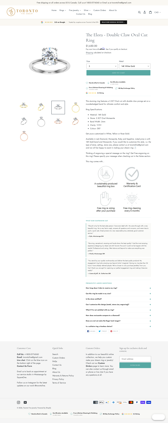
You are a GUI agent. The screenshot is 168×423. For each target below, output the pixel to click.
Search (55, 354)
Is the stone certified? (118, 299)
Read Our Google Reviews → (113, 22)
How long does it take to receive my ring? (118, 288)
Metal (121, 61)
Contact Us (56, 365)
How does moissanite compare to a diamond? (118, 315)
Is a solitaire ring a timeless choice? (118, 326)
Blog (54, 368)
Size (88, 61)
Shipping (89, 52)
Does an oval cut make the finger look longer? (118, 320)
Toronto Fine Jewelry (30, 408)
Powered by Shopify (44, 408)
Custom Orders (58, 357)
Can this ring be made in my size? (118, 293)
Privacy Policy (58, 379)
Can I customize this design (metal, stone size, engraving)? (118, 304)
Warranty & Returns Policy (63, 375)
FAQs (54, 361)
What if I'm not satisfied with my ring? (118, 310)
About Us (56, 372)
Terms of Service (59, 382)
